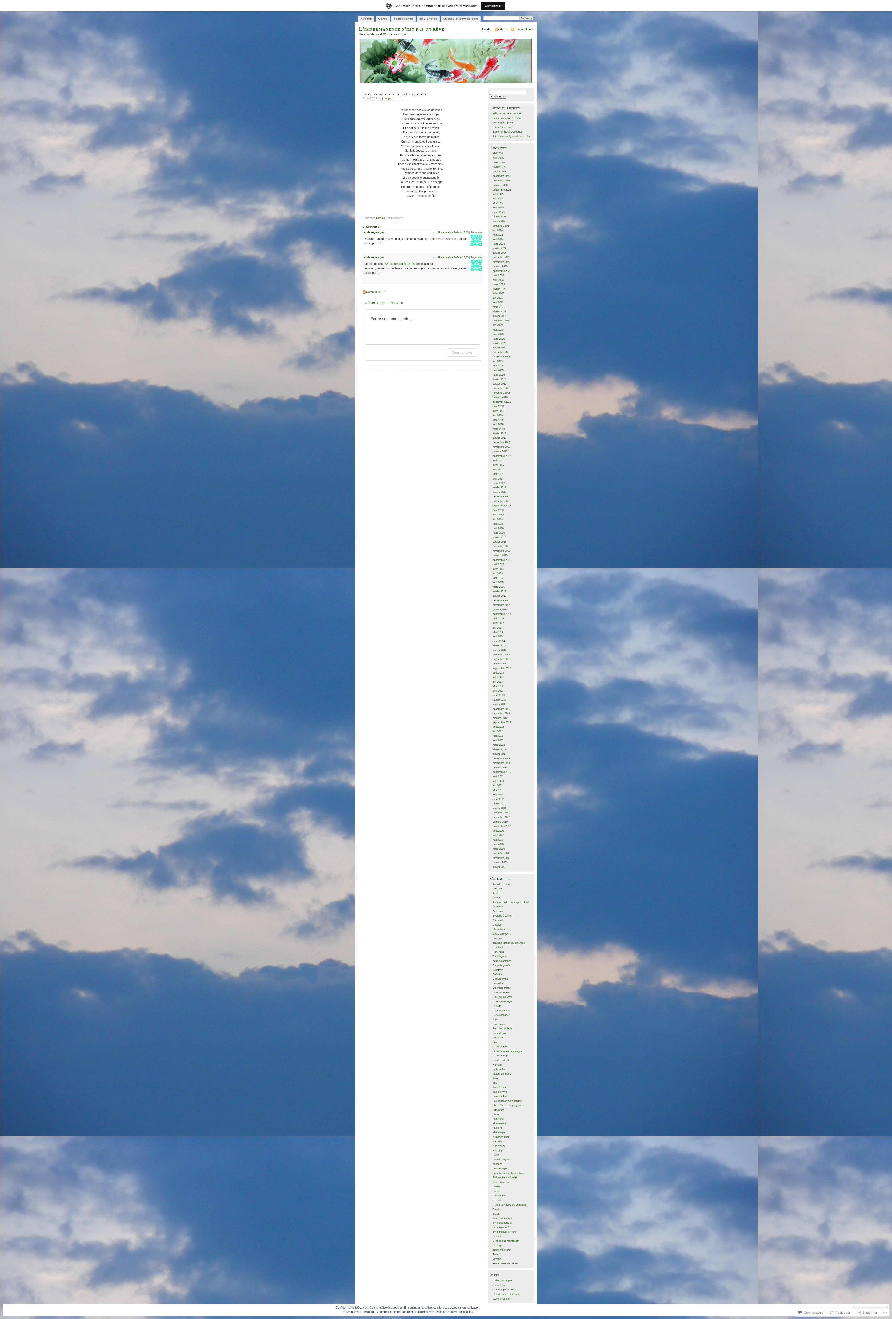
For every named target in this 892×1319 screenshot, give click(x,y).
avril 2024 (498, 239)
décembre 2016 (501, 496)
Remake (497, 1200)
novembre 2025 (501, 180)
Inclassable (499, 1069)
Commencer (493, 5)
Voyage (497, 1258)
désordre (498, 983)
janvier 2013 (499, 704)
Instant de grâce (502, 1073)
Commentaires (524, 29)
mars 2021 (499, 306)
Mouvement (499, 1123)
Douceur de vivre (502, 996)
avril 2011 (498, 794)
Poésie (496, 1191)
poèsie (380, 218)
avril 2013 (498, 690)
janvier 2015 (499, 595)
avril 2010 (498, 844)
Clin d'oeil (498, 947)
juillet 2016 (498, 514)
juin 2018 (498, 415)
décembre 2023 (501, 257)
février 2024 (499, 248)
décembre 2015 (501, 546)
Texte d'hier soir (502, 1249)
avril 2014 (498, 636)
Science (497, 1236)
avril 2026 (498, 157)
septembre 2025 (502, 189)
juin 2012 (498, 731)
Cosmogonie (500, 956)
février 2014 (499, 645)
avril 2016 (498, 528)
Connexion (499, 1285)
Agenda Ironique (502, 884)
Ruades (497, 1209)
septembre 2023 (502, 270)
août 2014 (498, 618)
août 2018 (498, 406)
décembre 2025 (501, 176)
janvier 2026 (499, 171)
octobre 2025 (500, 185)
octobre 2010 (500, 821)
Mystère (497, 1127)
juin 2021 (498, 297)
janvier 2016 (499, 541)
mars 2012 (499, 744)
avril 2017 (498, 478)
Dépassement (500, 978)
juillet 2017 (498, 464)
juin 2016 (498, 519)
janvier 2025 (499, 221)
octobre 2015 (500, 555)
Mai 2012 (498, 735)
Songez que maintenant (506, 1240)
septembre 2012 (502, 722)
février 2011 (499, 803)
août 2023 (498, 275)
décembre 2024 (501, 225)
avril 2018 (498, 424)
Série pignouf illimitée (504, 1231)
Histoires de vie (501, 1060)
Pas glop (497, 1150)
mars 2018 (499, 429)
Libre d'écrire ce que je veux (509, 1105)
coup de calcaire (502, 960)
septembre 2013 (502, 668)
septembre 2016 (502, 505)
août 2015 (498, 564)
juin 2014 (498, 627)
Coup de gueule (501, 965)
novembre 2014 (501, 604)
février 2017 (499, 487)
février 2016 (499, 537)
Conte (382, 18)
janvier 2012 (499, 753)
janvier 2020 (499, 347)
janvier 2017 (499, 492)
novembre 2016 (501, 501)
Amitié (496, 893)
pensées (497, 1164)
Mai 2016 (498, 523)
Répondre (476, 232)
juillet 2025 (498, 194)
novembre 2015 (501, 550)
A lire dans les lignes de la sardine (512, 136)
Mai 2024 (498, 234)
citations (497, 938)
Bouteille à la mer (502, 915)
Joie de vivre (500, 1091)
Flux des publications (504, 1289)
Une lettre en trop (502, 127)
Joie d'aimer (499, 1087)
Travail (496, 1254)
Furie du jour (500, 1033)
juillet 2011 (498, 781)
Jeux (495, 1078)
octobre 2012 (500, 717)
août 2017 (498, 460)
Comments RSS (376, 292)
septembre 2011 (502, 772)
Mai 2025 (498, 203)
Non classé (499, 1145)
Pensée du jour (501, 1159)
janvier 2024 (499, 252)
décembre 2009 (501, 853)
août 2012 (498, 726)
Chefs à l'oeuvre (502, 933)
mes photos (428, 18)
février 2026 (499, 166)
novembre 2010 (501, 817)
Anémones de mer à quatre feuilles (512, 902)
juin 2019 (498, 361)
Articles (503, 29)
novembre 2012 (501, 713)
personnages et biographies (508, 1173)
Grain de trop (500, 1055)
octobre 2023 (500, 266)
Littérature (498, 1109)
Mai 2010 (498, 839)
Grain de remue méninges (507, 1051)
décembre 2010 (501, 812)
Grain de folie (500, 1046)
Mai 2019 (498, 365)
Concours (498, 951)
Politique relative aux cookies (454, 1311)
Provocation (499, 1195)
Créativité (498, 970)
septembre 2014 (502, 614)
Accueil (366, 18)
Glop (495, 1042)
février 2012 (499, 749)
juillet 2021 (498, 293)
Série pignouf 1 (501, 1227)
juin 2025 (498, 198)
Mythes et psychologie (460, 18)
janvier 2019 (499, 383)
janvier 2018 (499, 437)
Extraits (497, 1006)
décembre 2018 (501, 388)
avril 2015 (498, 582)
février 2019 (499, 379)
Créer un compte (502, 1280)
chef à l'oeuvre (501, 929)
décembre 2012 (501, 708)
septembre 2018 (502, 401)
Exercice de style (502, 1001)
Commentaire (462, 352)
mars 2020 (499, 338)
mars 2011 (499, 799)
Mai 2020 (498, 329)
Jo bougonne (403, 18)
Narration (498, 1141)
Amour (496, 897)
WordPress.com (502, 1298)
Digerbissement (501, 987)
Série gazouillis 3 (502, 1222)
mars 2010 (499, 848)
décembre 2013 (501, 654)
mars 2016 (499, 532)
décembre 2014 (501, 600)
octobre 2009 (500, 862)
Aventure (498, 906)
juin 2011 (497, 785)
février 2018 (499, 433)
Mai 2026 (498, 153)
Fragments (499, 1024)
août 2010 (498, 830)
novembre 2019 (501, 356)
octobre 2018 (500, 397)
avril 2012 (498, 740)
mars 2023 (499, 284)
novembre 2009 (501, 857)
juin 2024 (498, 230)
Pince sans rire (501, 1182)
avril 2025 (498, 207)
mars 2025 (499, 212)
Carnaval (498, 920)
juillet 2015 (498, 568)
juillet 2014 (498, 623)
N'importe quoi (501, 1136)
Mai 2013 (498, 686)
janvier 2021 (499, 315)
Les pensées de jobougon (507, 1100)
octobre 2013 (500, 663)
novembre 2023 (501, 261)
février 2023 (499, 289)
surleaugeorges (374, 232)
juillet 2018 (498, 410)
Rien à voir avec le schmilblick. (510, 1204)
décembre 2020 (501, 320)
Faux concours (501, 1010)
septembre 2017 (502, 455)
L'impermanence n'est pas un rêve (401, 28)
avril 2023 (498, 280)
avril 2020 (498, 334)
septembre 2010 (502, 826)
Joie (495, 1082)
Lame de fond (500, 1096)
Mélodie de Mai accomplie (507, 113)
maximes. (498, 1118)
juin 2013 (498, 681)
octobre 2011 (500, 767)
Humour (497, 1064)
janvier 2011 (499, 808)
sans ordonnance (502, 1218)
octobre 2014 (500, 609)
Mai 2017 (498, 474)
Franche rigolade (502, 1028)
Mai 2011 (498, 790)
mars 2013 (499, 695)
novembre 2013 (501, 659)
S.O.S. (496, 1213)
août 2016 (498, 510)
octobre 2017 (500, 451)
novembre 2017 (501, 446)
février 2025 (499, 216)
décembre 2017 (501, 442)
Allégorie (497, 888)
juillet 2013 (498, 677)
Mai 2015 (498, 578)
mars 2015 (499, 586)
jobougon (387, 98)
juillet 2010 (498, 835)
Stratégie (498, 1245)
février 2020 (499, 343)
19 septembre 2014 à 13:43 (453, 232)
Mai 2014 (498, 632)
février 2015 (499, 591)
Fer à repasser (501, 1015)
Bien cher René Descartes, (508, 131)
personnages (500, 1168)
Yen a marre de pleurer (505, 1263)
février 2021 (499, 311)
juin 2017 (498, 469)
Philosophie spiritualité (505, 1177)
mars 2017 (499, 483)
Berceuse (498, 911)
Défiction (497, 974)
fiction (496, 1019)
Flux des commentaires (506, 1294)
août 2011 (498, 776)
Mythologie (499, 1132)
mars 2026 (499, 162)
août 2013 (498, 672)
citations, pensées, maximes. (509, 942)
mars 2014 (499, 641)
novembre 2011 (501, 763)
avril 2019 (498, 370)
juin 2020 (498, 325)
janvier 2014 (499, 650)
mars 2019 (499, 374)
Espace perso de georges (405, 264)
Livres (496, 1114)
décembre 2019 (501, 352)
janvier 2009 (499, 866)
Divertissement (501, 992)
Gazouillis (498, 1037)
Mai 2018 (498, 419)
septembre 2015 (502, 559)
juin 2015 (498, 573)
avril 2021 (498, 302)
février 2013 (499, 699)
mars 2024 (499, 243)
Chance (497, 924)
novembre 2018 (501, 392)
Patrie (496, 1155)
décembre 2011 (501, 758)
